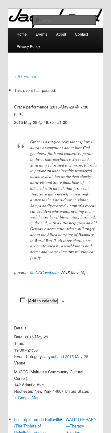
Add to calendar (43, 301)
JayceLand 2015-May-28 (66, 356)
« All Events (25, 76)
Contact (81, 34)
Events (41, 34)
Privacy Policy (28, 46)
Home (22, 34)
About (61, 34)
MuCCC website (44, 272)
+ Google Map (26, 397)
